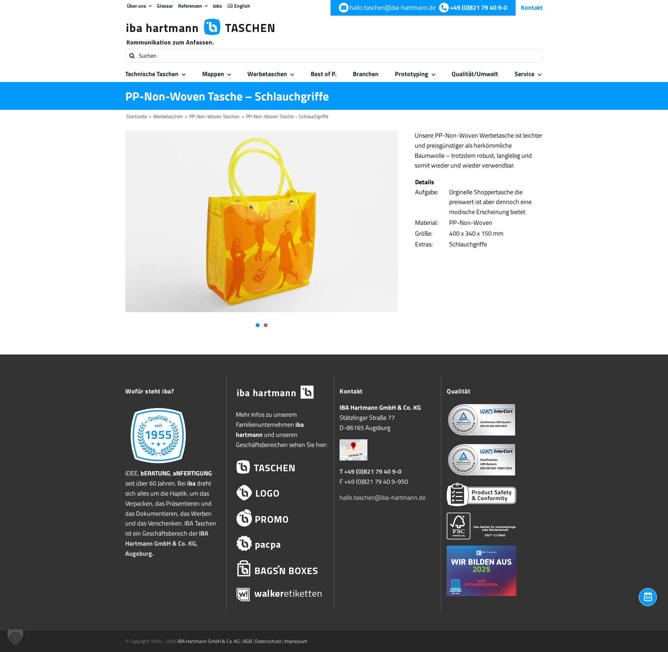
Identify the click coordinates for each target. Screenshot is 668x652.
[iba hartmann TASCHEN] (280, 467)
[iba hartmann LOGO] (280, 493)
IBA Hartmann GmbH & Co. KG (209, 641)
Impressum (296, 641)
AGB (247, 641)
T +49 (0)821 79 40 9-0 (370, 471)
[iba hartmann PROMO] (280, 518)
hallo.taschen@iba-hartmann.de (383, 497)
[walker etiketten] (280, 594)
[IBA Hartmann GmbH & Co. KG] (280, 393)
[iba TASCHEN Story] (158, 407)
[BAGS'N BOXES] (280, 569)
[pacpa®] (280, 543)
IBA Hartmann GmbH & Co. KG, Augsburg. (166, 543)
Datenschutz (268, 641)
